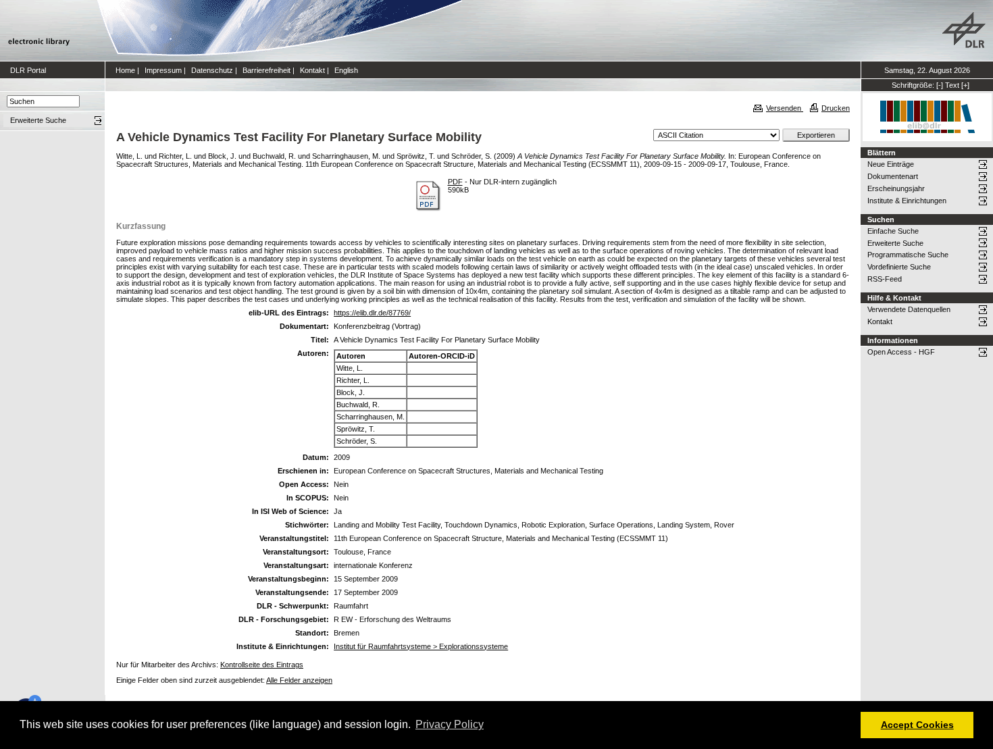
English (346, 70)
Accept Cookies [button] (917, 724)
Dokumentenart (892, 176)
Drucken (835, 108)
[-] (939, 85)
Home (125, 70)
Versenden (784, 108)
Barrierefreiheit (266, 70)
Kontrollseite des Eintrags (261, 665)
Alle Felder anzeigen (299, 680)
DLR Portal (28, 70)
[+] (965, 85)
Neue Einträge (890, 164)
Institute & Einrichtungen (906, 201)
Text (952, 85)
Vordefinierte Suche (899, 267)
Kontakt (312, 70)
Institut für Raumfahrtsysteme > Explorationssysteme (421, 646)
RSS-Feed (884, 279)
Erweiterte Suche (895, 243)
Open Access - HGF (901, 352)
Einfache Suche (893, 231)
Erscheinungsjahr (896, 188)
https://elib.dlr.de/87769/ (372, 313)
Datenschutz (212, 70)
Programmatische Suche (907, 255)
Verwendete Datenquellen (908, 309)
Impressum (163, 70)
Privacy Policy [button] (449, 724)
